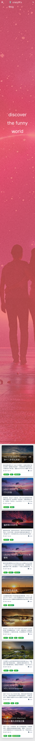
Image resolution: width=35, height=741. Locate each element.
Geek (30, 568)
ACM (31, 470)
